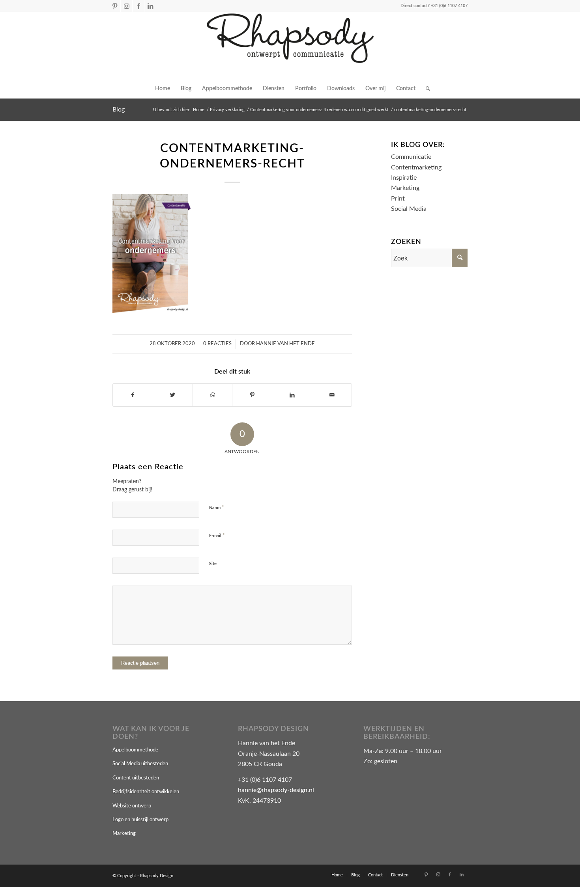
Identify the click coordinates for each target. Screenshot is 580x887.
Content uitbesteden (135, 778)
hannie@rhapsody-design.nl (276, 790)
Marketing (405, 188)
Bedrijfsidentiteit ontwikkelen (145, 791)
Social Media (409, 209)
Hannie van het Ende (285, 343)
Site (213, 564)
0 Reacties (217, 343)
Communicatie (411, 157)
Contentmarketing (416, 167)
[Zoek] (425, 89)
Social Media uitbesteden (140, 763)
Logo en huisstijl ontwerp (140, 819)
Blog (118, 109)
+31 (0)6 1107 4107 (449, 6)
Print (398, 198)
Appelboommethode (135, 750)
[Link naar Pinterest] (114, 6)
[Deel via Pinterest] (252, 395)
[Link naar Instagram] (126, 6)
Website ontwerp (131, 806)
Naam (216, 507)
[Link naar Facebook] (138, 6)
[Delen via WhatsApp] (212, 395)
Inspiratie (404, 178)
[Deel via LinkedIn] (292, 395)
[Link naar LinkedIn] (150, 6)
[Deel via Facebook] (133, 395)
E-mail (217, 535)
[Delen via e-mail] (332, 395)
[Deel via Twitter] (173, 395)
